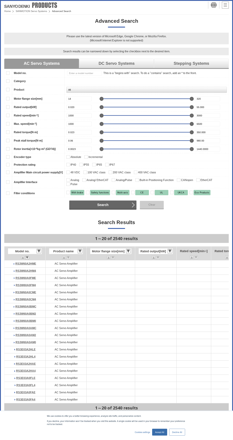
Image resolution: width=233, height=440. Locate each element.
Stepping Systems (191, 63)
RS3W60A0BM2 (26, 313)
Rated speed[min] (26, 115)
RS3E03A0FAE (25, 392)
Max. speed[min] (25, 123)
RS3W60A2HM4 (26, 270)
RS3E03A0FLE (25, 378)
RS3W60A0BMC (25, 306)
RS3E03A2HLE (26, 349)
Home (7, 11)
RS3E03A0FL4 (25, 385)
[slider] (101, 99)
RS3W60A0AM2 (26, 335)
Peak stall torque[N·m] (28, 140)
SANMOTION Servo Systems (31, 11)
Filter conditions (24, 193)
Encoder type (22, 157)
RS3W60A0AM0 (26, 342)
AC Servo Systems (42, 63)
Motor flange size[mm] (28, 98)
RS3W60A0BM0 (26, 320)
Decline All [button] (177, 432)
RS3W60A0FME (26, 278)
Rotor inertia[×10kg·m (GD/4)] (35, 148)
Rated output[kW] (25, 107)
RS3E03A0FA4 (25, 399)
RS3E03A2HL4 (25, 356)
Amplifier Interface (25, 182)
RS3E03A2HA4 (26, 370)
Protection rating (24, 164)
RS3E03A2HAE (26, 363)
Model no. (20, 73)
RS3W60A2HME (25, 263)
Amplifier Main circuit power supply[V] (38, 172)
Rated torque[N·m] (26, 132)
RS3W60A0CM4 (26, 299)
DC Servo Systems (117, 63)
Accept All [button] (159, 432)
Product (19, 89)
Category (20, 81)
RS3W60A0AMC (25, 328)
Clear (151, 204)
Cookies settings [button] (142, 432)
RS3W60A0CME (25, 292)
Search (102, 205)
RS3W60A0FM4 (26, 285)
